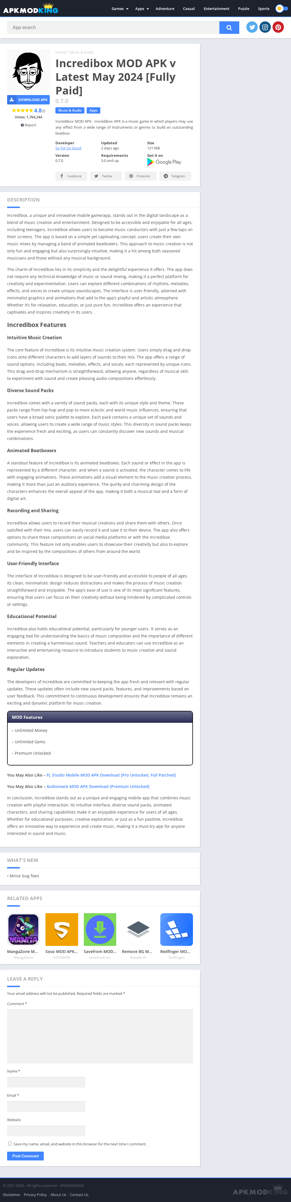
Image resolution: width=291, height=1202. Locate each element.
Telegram (178, 176)
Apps (139, 8)
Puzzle (243, 8)
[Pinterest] (278, 27)
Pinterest (143, 176)
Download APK (32, 99)
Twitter (107, 176)
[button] (229, 27)
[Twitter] (252, 27)
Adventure (165, 8)
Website (14, 1119)
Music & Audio (82, 52)
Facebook (74, 176)
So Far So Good (68, 148)
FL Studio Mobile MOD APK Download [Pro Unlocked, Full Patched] (111, 775)
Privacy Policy (35, 1194)
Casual (189, 8)
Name (13, 1071)
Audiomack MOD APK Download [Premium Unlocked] (98, 786)
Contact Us (79, 1194)
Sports (263, 8)
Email (13, 1095)
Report (30, 124)
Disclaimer (11, 1194)
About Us (58, 1194)
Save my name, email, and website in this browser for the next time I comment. (80, 1144)
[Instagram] (265, 27)
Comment (17, 1003)
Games (118, 8)
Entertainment (216, 8)
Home (60, 52)
